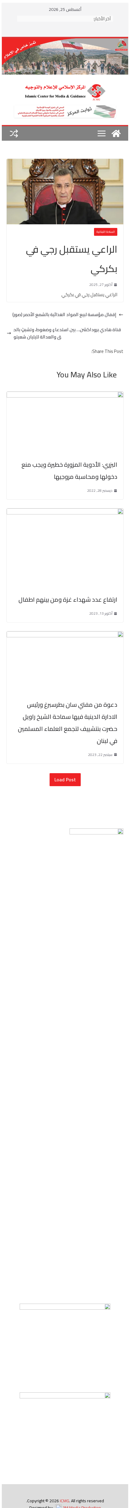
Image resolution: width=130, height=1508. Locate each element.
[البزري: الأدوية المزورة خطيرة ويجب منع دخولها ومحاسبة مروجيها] (65, 395)
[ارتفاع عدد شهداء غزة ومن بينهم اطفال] (65, 511)
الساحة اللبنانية (105, 232)
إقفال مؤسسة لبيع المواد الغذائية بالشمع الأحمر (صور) (64, 314)
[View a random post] (14, 133)
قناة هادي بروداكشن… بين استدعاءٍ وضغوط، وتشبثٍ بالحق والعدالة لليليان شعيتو (67, 333)
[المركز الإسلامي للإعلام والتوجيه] (65, 41)
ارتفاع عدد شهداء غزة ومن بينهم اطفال (67, 599)
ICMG (64, 1501)
